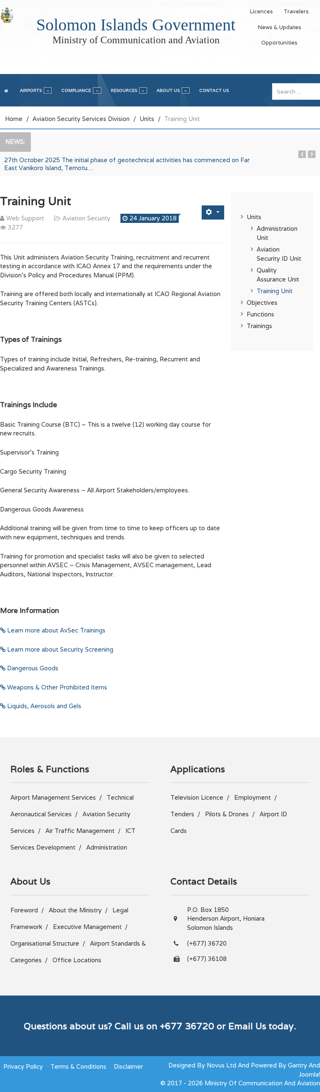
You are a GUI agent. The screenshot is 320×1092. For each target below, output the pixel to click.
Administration (106, 847)
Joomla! (309, 1074)
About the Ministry (75, 910)
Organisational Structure (44, 943)
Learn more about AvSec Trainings (55, 630)
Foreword (24, 910)
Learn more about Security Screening (59, 649)
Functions (260, 314)
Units (254, 217)
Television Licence (196, 797)
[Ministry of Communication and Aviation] (7, 15)
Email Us (247, 1026)
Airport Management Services (53, 797)
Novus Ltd (221, 1065)
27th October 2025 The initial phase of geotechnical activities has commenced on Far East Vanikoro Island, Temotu (127, 164)
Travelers (296, 11)
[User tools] (213, 212)
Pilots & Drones (227, 814)
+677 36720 (187, 1026)
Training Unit (274, 291)
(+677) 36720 (207, 943)
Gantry (297, 1065)
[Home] (7, 89)
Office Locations (76, 960)
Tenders (182, 814)
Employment (252, 797)
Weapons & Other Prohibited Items (56, 687)
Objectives (262, 302)
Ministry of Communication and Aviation (136, 40)
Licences (261, 11)
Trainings (259, 326)
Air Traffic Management (80, 831)
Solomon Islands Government (135, 24)
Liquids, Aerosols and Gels (43, 706)
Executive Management (87, 927)
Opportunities (279, 42)
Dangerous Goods (31, 668)
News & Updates (279, 27)
